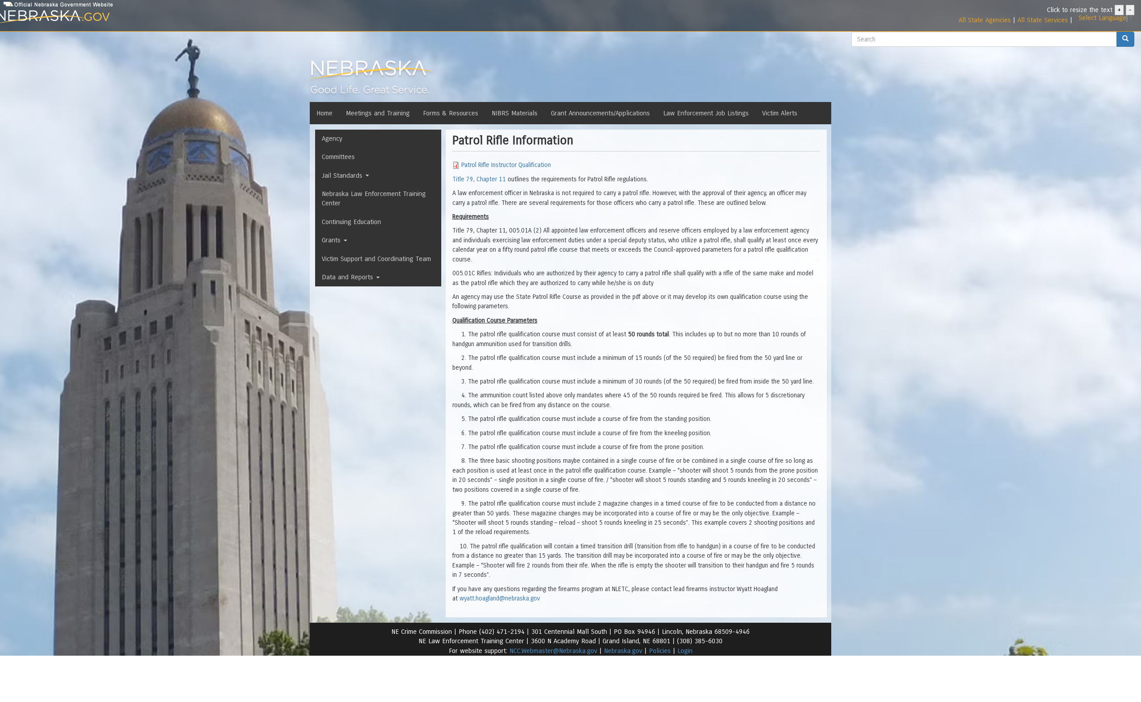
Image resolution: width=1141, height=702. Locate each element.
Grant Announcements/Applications (600, 113)
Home (324, 113)
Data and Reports (348, 277)
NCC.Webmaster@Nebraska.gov (553, 651)
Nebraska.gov (623, 651)
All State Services (1043, 20)
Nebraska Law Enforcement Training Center (374, 198)
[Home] (371, 80)
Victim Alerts (779, 113)
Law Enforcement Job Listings (706, 113)
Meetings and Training (378, 113)
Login (685, 651)
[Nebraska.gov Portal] (186, 17)
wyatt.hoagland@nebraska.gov (500, 598)
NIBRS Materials (515, 113)
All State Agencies (985, 20)
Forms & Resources (450, 113)
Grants (332, 240)
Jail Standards (343, 175)
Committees (338, 157)
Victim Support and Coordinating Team (376, 259)
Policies (660, 651)
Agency (332, 139)
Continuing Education (351, 222)
